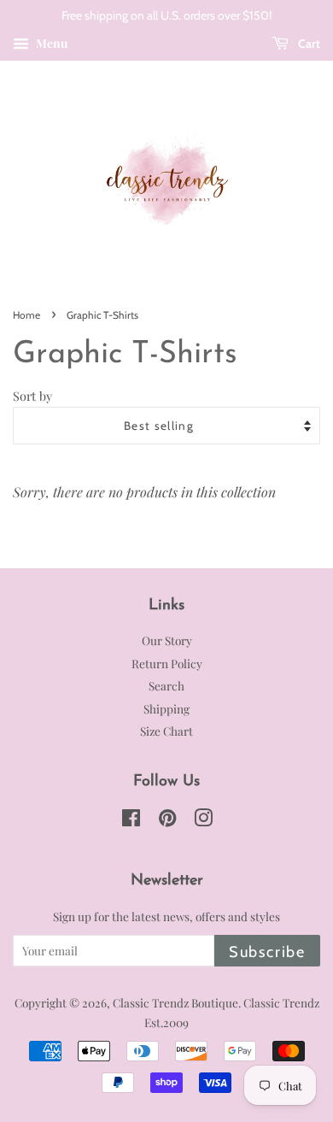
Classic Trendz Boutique (175, 1002)
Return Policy (166, 663)
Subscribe (267, 952)
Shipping (166, 708)
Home (26, 314)
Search (166, 685)
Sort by (32, 395)
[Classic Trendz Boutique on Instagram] (203, 820)
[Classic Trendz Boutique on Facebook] (131, 820)
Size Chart (166, 730)
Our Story (167, 640)
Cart (307, 43)
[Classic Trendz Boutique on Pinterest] (167, 820)
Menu (50, 43)
